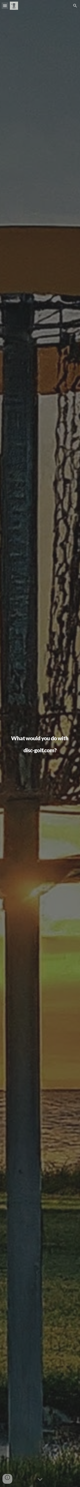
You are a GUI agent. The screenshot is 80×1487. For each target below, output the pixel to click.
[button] (5, 5)
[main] (40, 743)
